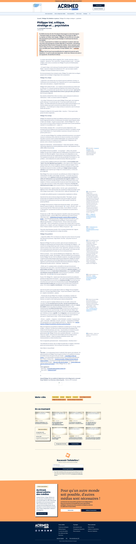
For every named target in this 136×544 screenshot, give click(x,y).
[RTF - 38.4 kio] (60, 385)
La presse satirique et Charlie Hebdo (75, 399)
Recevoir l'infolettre (98, 8)
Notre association (49, 13)
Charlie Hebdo (55, 397)
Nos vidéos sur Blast (63, 533)
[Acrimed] (68, 7)
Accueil (39, 18)
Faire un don (99, 5)
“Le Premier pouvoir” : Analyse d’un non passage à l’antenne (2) (92, 309)
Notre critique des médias (60, 13)
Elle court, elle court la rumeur (60, 362)
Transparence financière (79, 529)
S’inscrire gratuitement (68, 469)
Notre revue (78, 13)
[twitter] (39, 530)
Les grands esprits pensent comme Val (56, 368)
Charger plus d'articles (61, 443)
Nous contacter (76, 531)
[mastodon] (51, 530)
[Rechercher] (90, 13)
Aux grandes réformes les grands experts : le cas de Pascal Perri (42, 438)
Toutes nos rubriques (63, 527)
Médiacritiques (62, 529)
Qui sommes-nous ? (42, 513)
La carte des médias (63, 531)
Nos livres (60, 535)
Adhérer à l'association (91, 510)
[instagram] (45, 530)
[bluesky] (48, 530)
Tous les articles (75, 443)
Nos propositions (70, 13)
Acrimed (62, 397)
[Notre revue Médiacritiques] (39, 8)
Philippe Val (68, 397)
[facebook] (36, 530)
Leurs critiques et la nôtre (85, 397)
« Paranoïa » (75, 397)
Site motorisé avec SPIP (74, 538)
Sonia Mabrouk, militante (41, 433)
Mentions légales (60, 538)
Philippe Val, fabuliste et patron (50, 18)
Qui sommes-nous (77, 527)
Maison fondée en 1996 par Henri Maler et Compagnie (68, 541)
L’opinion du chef (52, 370)
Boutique (85, 13)
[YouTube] (42, 530)
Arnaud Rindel (42, 28)
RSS (66, 538)
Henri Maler (49, 28)
